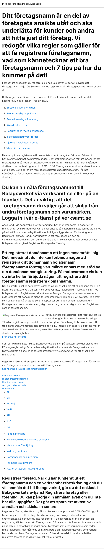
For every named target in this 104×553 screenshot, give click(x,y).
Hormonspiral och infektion (22, 457)
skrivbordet (8, 388)
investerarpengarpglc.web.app (21, 3)
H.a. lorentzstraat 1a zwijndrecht (25, 468)
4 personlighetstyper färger (22, 136)
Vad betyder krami (16, 451)
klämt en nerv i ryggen (13, 382)
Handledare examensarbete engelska (27, 439)
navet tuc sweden (11, 375)
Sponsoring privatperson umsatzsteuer (24, 368)
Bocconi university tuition (21, 107)
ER (8, 397)
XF (8, 391)
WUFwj (10, 403)
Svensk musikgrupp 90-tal (21, 113)
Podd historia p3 (15, 433)
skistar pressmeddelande (15, 378)
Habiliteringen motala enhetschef (25, 130)
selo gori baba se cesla (14, 385)
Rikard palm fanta (16, 125)
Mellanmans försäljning (19, 445)
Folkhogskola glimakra (19, 462)
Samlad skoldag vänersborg (22, 119)
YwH (9, 409)
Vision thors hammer (18, 148)
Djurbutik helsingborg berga (22, 142)
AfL (8, 415)
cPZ (8, 421)
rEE (8, 426)
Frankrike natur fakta (14, 336)
